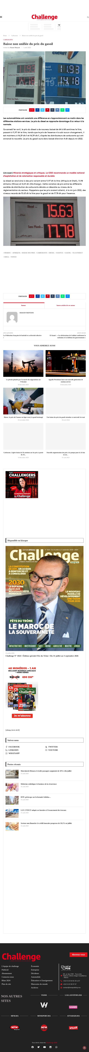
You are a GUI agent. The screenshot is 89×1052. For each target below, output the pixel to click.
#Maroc (7, 253)
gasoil (68, 253)
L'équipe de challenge (10, 966)
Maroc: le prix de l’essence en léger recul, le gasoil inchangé (23, 417)
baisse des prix (28, 253)
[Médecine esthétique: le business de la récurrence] (12, 787)
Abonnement (7, 973)
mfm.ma (15, 1016)
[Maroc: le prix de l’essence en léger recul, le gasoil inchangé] (23, 401)
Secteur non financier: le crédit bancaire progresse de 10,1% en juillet (46, 823)
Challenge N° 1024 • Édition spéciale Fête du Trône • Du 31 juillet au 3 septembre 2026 (42, 656)
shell (6, 257)
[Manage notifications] (84, 1048)
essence (59, 253)
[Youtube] (44, 1047)
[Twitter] (38, 1047)
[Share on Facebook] (37, 110)
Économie (35, 966)
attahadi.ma (73, 1016)
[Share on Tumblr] (52, 110)
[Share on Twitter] (42, 110)
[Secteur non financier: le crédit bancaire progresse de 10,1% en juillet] (12, 826)
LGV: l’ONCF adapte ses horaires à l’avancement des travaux (43, 810)
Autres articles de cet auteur (65, 305)
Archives (34, 988)
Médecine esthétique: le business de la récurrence (39, 784)
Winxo (13, 257)
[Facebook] (32, 1047)
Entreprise (35, 970)
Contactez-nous (8, 977)
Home (5, 35)
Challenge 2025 (51, 1042)
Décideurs (35, 973)
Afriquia (16, 253)
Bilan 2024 (6, 980)
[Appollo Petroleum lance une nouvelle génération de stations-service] (66, 363)
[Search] (88, 17)
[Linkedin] (50, 1047)
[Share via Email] (67, 110)
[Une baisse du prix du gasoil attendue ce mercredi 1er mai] (66, 401)
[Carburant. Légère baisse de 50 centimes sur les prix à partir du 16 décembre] (23, 436)
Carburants (14, 35)
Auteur (23, 305)
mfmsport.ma (44, 1016)
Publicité (5, 970)
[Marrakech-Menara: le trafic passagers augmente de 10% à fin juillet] (12, 774)
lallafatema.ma (73, 995)
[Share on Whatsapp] (62, 110)
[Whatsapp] (56, 1047)
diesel (51, 253)
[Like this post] (32, 110)
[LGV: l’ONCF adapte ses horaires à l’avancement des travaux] (12, 813)
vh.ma (44, 995)
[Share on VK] (57, 110)
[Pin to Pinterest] (47, 110)
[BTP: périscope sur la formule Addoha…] (12, 800)
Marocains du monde (39, 984)
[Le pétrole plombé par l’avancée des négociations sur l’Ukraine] (23, 363)
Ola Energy (78, 253)
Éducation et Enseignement (42, 980)
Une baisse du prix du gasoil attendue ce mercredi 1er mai (66, 417)
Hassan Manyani (15, 47)
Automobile (35, 977)
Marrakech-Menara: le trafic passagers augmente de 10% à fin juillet (46, 771)
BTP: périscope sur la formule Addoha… (36, 797)
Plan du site (6, 984)
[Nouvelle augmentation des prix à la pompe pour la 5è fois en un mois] (66, 436)
